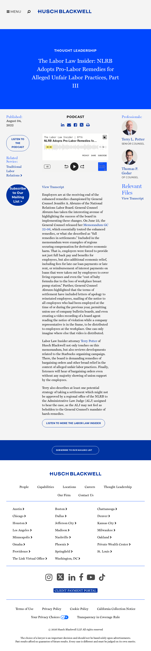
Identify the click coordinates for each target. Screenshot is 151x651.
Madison (61, 530)
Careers (90, 487)
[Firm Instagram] (50, 579)
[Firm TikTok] (102, 579)
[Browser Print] (88, 125)
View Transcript (53, 186)
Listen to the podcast (17, 143)
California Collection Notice (116, 609)
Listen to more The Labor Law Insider (73, 423)
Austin (18, 509)
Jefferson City (65, 523)
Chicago (18, 516)
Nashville (62, 537)
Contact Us (86, 495)
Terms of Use (24, 609)
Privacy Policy (51, 609)
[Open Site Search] (28, 11)
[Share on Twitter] (81, 125)
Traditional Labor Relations (14, 171)
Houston (19, 523)
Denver (102, 516)
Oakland (103, 537)
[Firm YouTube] (93, 579)
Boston (60, 509)
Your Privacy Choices (46, 617)
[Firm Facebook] (83, 579)
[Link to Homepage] (65, 12)
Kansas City (106, 523)
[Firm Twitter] (62, 579)
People (24, 487)
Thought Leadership (75, 51)
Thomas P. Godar (130, 170)
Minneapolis (22, 537)
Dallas (60, 516)
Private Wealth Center (113, 544)
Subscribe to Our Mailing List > (18, 195)
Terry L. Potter (133, 139)
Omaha (18, 544)
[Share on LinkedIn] (62, 125)
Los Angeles (21, 530)
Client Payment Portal (75, 590)
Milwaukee (105, 530)
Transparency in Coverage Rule (98, 617)
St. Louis (103, 551)
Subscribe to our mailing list (74, 450)
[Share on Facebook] (75, 125)
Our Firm (64, 495)
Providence (21, 551)
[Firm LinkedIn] (73, 579)
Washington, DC (66, 558)
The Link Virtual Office (29, 558)
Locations (69, 487)
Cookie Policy (79, 609)
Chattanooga (106, 509)
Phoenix (61, 544)
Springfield (63, 551)
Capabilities (45, 487)
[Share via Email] (69, 125)
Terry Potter (89, 340)
